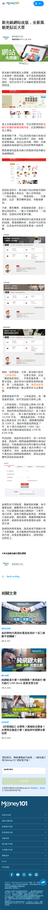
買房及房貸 (6, 628)
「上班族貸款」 (10, 375)
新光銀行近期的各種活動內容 (24, 125)
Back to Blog (12, 576)
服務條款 (14, 886)
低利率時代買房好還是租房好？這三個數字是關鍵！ (23, 634)
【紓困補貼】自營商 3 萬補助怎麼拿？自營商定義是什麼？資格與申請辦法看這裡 (23, 730)
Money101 (17, 36)
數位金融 (5, 675)
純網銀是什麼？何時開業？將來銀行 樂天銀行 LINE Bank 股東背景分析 (24, 681)
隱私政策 (22, 886)
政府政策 (5, 722)
